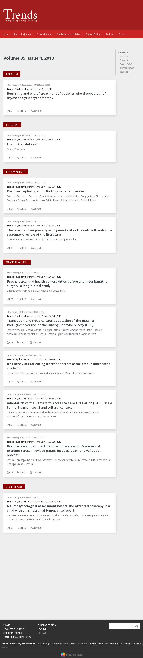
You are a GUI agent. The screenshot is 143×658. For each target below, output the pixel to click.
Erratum (124, 56)
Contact (122, 34)
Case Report (125, 71)
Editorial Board (44, 34)
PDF (11, 110)
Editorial (124, 60)
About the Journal (22, 34)
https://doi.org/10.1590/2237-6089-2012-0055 (26, 355)
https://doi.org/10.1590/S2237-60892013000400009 (28, 85)
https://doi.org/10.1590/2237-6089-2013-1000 (26, 135)
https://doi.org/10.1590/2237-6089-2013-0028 (26, 312)
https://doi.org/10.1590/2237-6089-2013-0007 (26, 273)
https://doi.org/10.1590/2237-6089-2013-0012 (26, 182)
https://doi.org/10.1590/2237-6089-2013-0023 (26, 497)
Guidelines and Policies (68, 34)
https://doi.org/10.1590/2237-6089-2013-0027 (26, 437)
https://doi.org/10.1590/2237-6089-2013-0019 (26, 221)
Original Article (127, 67)
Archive (109, 34)
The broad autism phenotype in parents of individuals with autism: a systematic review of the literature (59, 232)
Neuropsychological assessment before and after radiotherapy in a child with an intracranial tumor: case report (58, 508)
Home (6, 34)
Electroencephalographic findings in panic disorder (45, 191)
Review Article (126, 64)
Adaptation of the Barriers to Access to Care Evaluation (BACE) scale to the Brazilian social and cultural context (59, 405)
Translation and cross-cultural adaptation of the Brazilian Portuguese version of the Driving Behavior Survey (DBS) (51, 322)
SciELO (22, 110)
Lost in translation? (22, 144)
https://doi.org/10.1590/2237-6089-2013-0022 (26, 394)
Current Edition (93, 34)
